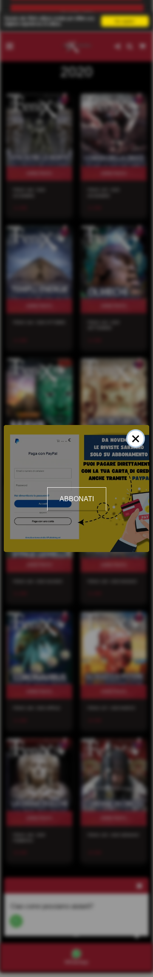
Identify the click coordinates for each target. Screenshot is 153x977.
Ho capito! (125, 21)
